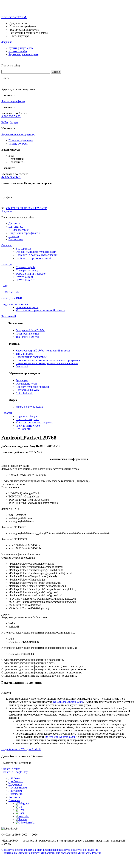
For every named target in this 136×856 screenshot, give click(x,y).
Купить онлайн (17, 51)
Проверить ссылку (27, 270)
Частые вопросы (18, 143)
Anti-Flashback (24, 393)
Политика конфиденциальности (20, 852)
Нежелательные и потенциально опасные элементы (47, 363)
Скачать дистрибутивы (23, 26)
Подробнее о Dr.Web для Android (21, 749)
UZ (37, 208)
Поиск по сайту (10, 65)
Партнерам (15, 790)
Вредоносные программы (31, 356)
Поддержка (15, 784)
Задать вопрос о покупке (23, 54)
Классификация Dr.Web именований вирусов (43, 350)
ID (45, 208)
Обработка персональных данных (21, 849)
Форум (14, 122)
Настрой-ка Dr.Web (27, 389)
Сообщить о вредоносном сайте (35, 258)
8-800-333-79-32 (11, 116)
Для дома (14, 223)
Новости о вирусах (27, 419)
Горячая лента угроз (28, 425)
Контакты (14, 797)
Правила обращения (20, 140)
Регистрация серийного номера (29, 32)
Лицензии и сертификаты (24, 232)
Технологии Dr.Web (27, 336)
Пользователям (17, 787)
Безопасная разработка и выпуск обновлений (70, 849)
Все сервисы (23, 248)
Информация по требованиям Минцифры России (71, 852)
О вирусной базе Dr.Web (30, 330)
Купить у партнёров (20, 47)
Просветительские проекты (32, 386)
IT (25, 208)
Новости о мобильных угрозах (34, 422)
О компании (15, 239)
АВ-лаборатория (18, 229)
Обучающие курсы (27, 383)
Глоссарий (22, 366)
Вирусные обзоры (26, 416)
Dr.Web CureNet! (25, 280)
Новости (13, 236)
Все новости (23, 428)
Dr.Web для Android (68, 701)
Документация (18, 23)
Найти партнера (19, 35)
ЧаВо (4, 122)
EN (13, 208)
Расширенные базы (27, 333)
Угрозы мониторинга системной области (40, 310)
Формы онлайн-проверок (31, 273)
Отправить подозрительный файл (36, 251)
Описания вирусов (27, 307)
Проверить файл (25, 267)
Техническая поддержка (24, 29)
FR (22, 208)
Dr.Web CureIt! (24, 276)
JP (28, 208)
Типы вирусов (24, 353)
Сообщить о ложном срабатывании (37, 254)
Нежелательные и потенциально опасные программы (48, 360)
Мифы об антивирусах (29, 406)
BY (42, 208)
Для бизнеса (15, 226)
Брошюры (22, 380)
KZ (32, 208)
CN (8, 208)
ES (18, 208)
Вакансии (14, 800)
